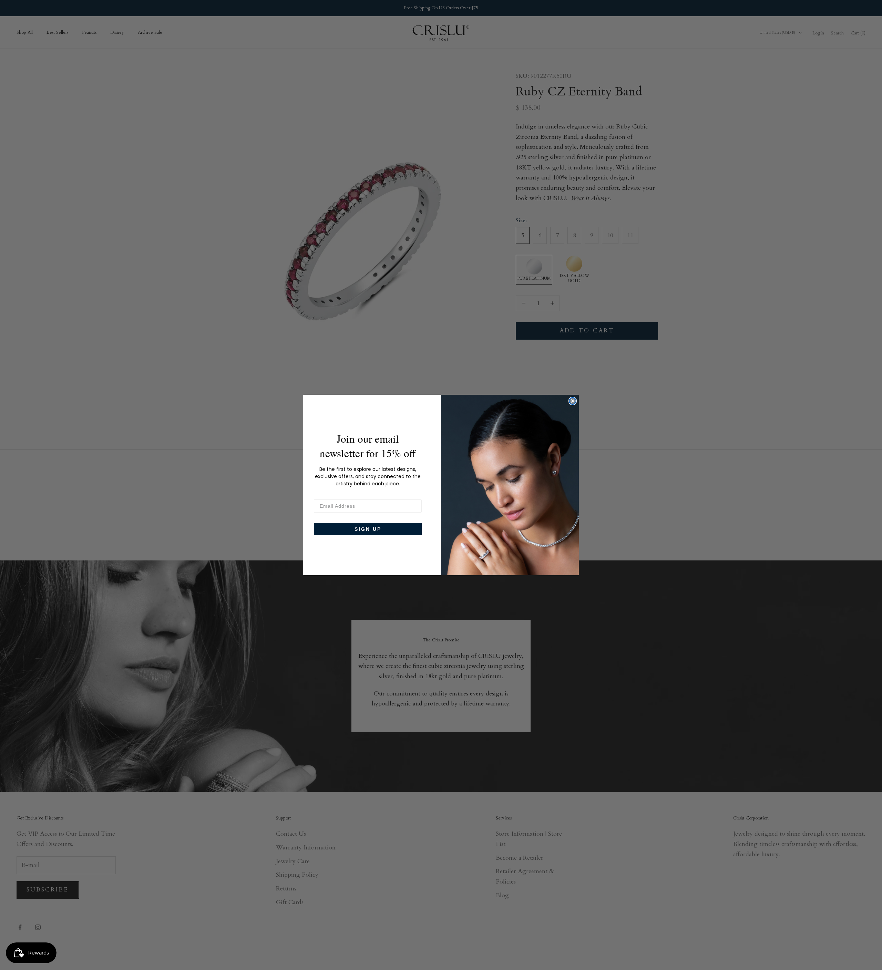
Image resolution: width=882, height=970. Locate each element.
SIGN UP (368, 529)
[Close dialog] (572, 401)
